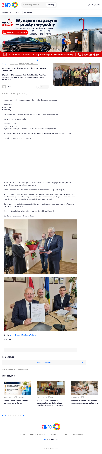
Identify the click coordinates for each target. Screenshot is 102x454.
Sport (18, 12)
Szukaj (51, 5)
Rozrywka (28, 12)
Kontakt (23, 434)
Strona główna (14, 64)
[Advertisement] (40, 160)
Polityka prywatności (38, 434)
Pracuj (66, 434)
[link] (23, 335)
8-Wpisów (22, 64)
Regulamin (55, 434)
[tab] (5, 415)
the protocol (78, 434)
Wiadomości (7, 12)
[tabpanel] (51, 37)
